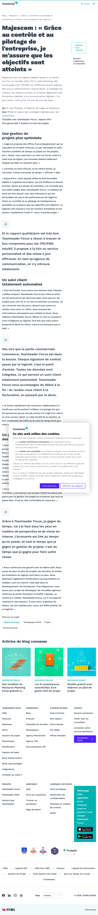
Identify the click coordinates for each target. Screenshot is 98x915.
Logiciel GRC (21, 868)
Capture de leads (10, 752)
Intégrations (8, 769)
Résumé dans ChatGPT (79, 47)
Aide (28, 789)
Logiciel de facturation (83, 868)
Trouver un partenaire (31, 802)
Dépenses (7, 724)
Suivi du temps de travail (77, 874)
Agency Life (32, 741)
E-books (30, 718)
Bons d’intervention (12, 758)
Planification (8, 747)
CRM (4, 713)
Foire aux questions (36, 795)
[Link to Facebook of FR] (3, 895)
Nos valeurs (56, 718)
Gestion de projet (11, 622)
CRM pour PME (42, 868)
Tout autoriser (49, 485)
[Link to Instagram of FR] (15, 895)
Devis (5, 730)
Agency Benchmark (35, 735)
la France (30, 478)
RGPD (53, 813)
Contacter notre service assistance (83, 730)
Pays (37, 895)
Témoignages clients (32, 622)
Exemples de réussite (37, 724)
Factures (6, 718)
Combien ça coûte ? (12, 775)
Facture (60, 868)
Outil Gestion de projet (45, 874)
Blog (4, 16)
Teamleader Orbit (10, 795)
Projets (47, 622)
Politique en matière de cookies (60, 806)
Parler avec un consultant (81, 720)
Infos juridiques (58, 789)
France (87, 4)
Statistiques (8, 741)
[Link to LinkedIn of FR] (9, 895)
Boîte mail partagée (12, 763)
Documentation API (36, 747)
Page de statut (33, 809)
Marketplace (32, 730)
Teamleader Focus (11, 789)
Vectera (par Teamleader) (8, 802)
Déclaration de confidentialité (57, 797)
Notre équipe (56, 724)
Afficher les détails (73, 485)
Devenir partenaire (83, 713)
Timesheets (49, 879)
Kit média (55, 730)
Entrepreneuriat (10, 628)
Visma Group (90, 910)
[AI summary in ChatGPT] (21, 895)
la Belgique (17, 478)
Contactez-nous (83, 738)
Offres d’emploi (58, 735)
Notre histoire (57, 713)
